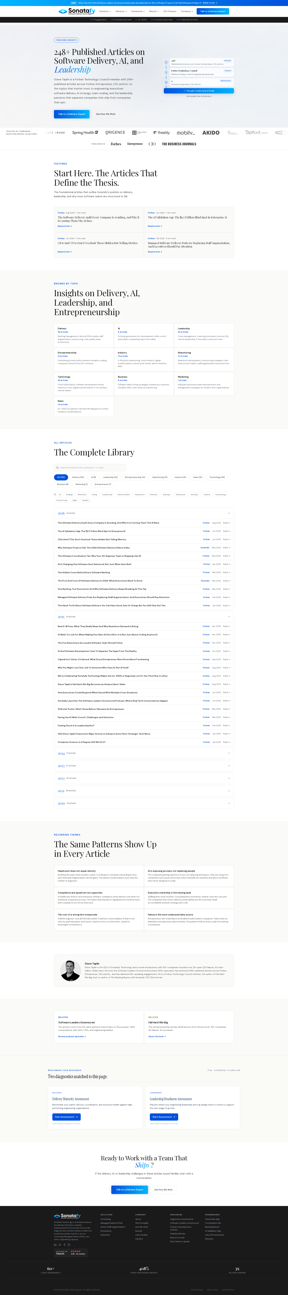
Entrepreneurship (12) (135, 477)
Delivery (154, 494)
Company (186, 11)
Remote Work (124, 494)
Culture (207, 494)
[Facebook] (64, 1244)
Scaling (69, 494)
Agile (75, 500)
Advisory (120, 11)
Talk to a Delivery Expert (213, 11)
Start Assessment (64, 1116)
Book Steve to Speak (179, 1241)
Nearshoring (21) (160, 477)
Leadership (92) (110, 477)
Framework (136, 11)
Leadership (107, 494)
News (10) (197, 477)
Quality (85, 500)
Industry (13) (180, 477)
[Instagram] (69, 1244)
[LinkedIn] (55, 1244)
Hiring (94, 494)
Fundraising (221, 494)
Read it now (209, 3)
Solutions (104, 11)
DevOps (194, 494)
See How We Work (106, 114)
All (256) (61, 477)
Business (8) (62, 484)
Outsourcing (61, 500)
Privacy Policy (197, 1290)
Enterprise (180, 494)
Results (153, 11)
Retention (82, 494)
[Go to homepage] (74, 1216)
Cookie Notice (228, 1290)
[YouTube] (59, 1244)
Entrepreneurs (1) (103, 484)
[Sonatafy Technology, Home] (77, 11)
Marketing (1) (82, 484)
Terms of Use (212, 1290)
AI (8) (93, 477)
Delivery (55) (78, 477)
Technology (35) (217, 477)
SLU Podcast (170, 11)
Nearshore (140, 494)
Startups (167, 494)
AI (60, 494)
